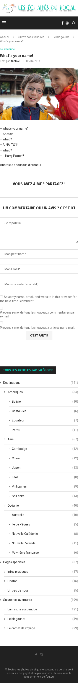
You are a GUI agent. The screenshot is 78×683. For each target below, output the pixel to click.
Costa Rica (45, 411)
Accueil (4, 37)
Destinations (40, 382)
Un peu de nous (43, 590)
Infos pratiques (43, 571)
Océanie (43, 505)
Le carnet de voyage (43, 628)
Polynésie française (45, 552)
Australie (45, 515)
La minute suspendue (43, 609)
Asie (43, 439)
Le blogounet (61, 37)
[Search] (74, 23)
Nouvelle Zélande (45, 543)
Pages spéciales (40, 562)
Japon (45, 467)
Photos (43, 581)
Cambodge (45, 448)
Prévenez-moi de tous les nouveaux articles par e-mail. (37, 327)
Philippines (45, 486)
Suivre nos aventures (31, 37)
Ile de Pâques (45, 524)
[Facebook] (62, 23)
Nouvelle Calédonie (45, 533)
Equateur (45, 420)
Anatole (15, 61)
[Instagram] (67, 23)
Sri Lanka (45, 496)
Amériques (43, 392)
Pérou (45, 430)
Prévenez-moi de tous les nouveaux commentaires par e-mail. (37, 314)
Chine (45, 458)
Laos (45, 477)
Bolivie (45, 401)
